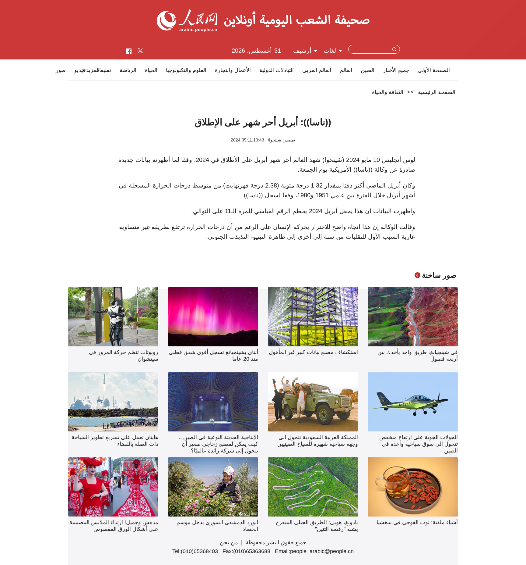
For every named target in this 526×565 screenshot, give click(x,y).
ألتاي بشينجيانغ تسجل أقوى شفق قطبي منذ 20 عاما (213, 355)
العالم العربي (316, 70)
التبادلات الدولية (276, 70)
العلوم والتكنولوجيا (186, 70)
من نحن (229, 542)
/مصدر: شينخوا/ (281, 140)
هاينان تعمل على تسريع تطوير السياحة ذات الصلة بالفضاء (115, 440)
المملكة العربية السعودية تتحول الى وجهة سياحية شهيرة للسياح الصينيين (317, 440)
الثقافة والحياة (387, 92)
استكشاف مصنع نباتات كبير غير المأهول (313, 352)
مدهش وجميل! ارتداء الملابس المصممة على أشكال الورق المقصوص (113, 525)
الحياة (151, 70)
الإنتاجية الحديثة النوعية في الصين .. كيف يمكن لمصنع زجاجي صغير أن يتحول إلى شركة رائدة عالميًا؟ (218, 444)
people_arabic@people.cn (322, 551)
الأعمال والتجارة (233, 70)
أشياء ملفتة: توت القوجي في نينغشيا (417, 522)
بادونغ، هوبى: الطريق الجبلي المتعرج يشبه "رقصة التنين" (316, 525)
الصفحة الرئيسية (436, 92)
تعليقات (102, 70)
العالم (346, 70)
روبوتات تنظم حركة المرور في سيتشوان (123, 355)
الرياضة (128, 70)
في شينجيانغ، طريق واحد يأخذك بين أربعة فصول (417, 355)
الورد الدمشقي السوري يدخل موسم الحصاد (217, 525)
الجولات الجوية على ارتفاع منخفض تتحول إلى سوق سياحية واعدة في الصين (418, 444)
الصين (367, 70)
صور (61, 70)
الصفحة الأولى (434, 70)
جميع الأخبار (396, 70)
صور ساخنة (439, 275)
